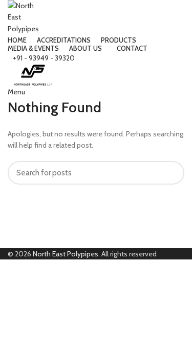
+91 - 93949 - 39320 (44, 58)
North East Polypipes (65, 253)
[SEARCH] (170, 173)
